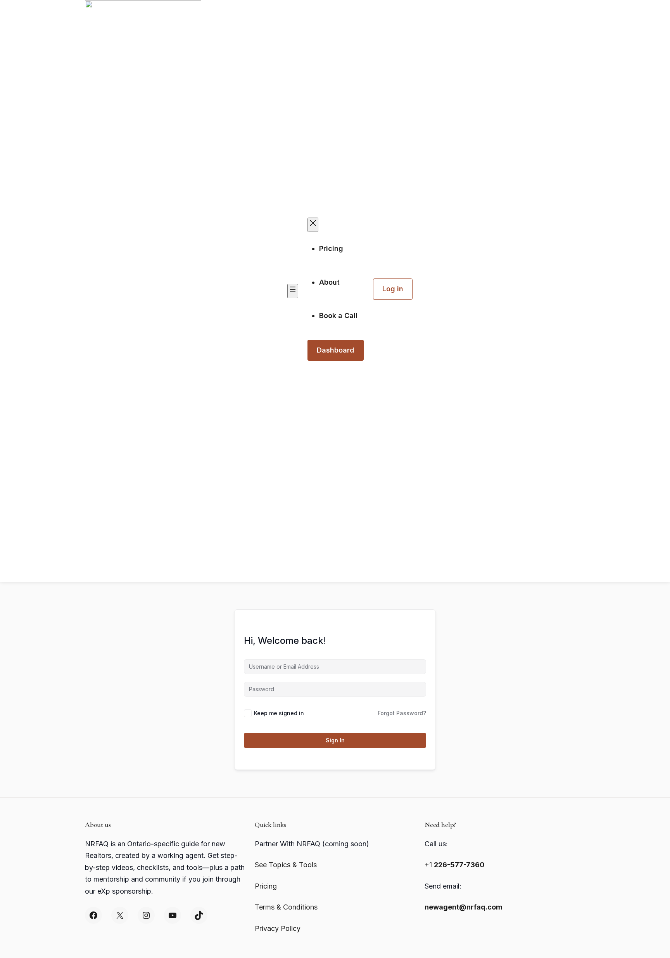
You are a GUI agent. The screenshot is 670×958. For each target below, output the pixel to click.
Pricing (266, 886)
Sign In (335, 740)
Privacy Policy (277, 928)
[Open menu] (292, 291)
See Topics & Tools (286, 865)
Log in (392, 289)
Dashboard (335, 350)
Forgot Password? (402, 713)
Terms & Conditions (286, 907)
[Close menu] (312, 225)
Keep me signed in (279, 713)
